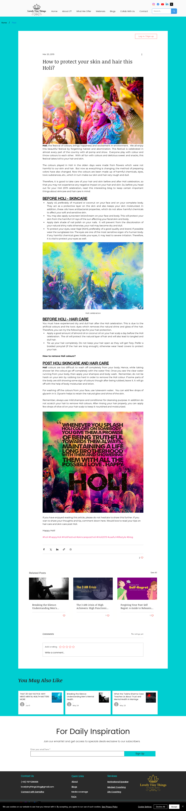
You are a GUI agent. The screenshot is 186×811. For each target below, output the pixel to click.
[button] (128, 36)
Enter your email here (40, 749)
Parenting (61, 36)
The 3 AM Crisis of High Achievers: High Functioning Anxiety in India (93, 606)
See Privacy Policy (110, 806)
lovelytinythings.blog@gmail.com (37, 786)
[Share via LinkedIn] (57, 549)
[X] (171, 4)
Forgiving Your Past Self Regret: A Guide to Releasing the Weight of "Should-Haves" (137, 606)
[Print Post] (70, 549)
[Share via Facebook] (44, 549)
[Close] (182, 806)
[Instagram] (153, 4)
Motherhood (93, 36)
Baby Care (76, 36)
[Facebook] (158, 4)
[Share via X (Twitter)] (50, 549)
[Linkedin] (167, 4)
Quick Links (77, 776)
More (107, 36)
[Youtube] (162, 4)
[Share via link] (64, 549)
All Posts (33, 36)
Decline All (160, 806)
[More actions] (141, 54)
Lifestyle (47, 36)
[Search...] (174, 11)
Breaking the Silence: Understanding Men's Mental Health (44, 606)
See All (154, 572)
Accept (174, 806)
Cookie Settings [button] (145, 806)
